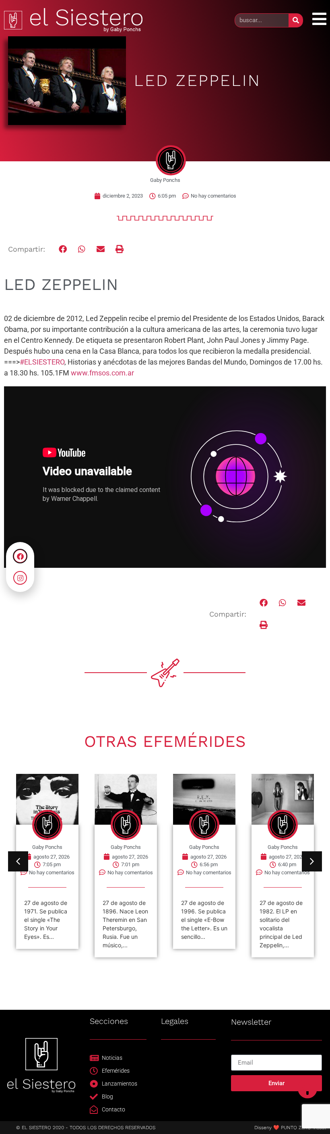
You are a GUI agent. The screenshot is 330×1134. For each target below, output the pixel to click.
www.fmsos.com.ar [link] (102, 373)
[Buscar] (296, 20)
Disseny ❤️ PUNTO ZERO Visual (290, 1127)
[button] (63, 249)
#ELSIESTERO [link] (42, 362)
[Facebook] (20, 556)
